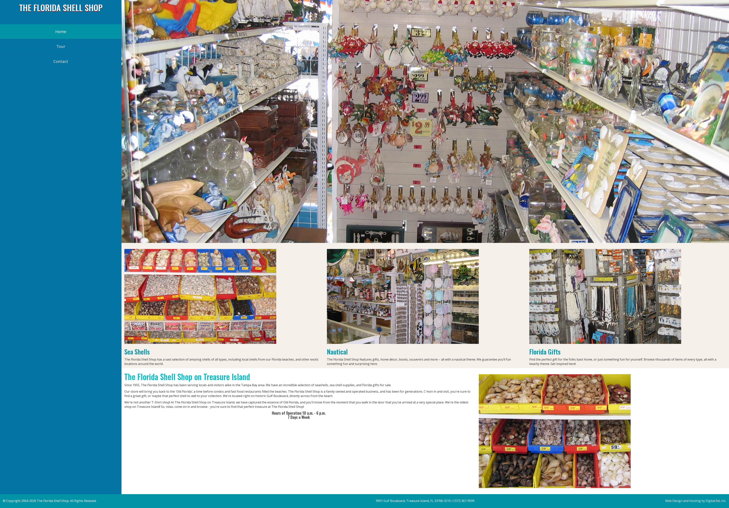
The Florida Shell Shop (61, 7)
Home (60, 31)
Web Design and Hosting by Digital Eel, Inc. (695, 501)
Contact (60, 61)
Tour (60, 46)
